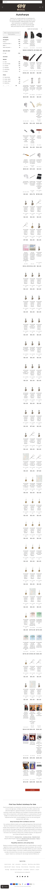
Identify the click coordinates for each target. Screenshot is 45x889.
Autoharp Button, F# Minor (26, 182)
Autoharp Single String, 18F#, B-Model (25, 209)
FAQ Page (7, 869)
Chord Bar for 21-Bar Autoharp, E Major (32, 183)
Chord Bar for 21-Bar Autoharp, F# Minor (32, 161)
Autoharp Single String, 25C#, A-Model (32, 553)
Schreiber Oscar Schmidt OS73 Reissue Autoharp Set (26, 646)
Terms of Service (24, 866)
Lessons (38, 866)
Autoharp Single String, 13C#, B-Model (32, 418)
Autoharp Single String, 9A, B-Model (39, 254)
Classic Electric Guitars (22, 840)
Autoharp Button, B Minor (25, 110)
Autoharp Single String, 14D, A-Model (32, 507)
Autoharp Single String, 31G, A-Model (39, 668)
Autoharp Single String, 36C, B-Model (32, 281)
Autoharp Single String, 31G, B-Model (32, 304)
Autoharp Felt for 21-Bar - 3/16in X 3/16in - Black (39, 65)
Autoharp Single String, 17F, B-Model (25, 418)
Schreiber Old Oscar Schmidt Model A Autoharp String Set (32, 622)
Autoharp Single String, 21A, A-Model (25, 668)
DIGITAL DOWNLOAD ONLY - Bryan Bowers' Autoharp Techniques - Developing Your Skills (32, 718)
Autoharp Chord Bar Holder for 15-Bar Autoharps (39, 773)
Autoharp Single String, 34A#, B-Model (32, 209)
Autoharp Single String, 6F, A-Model (32, 440)
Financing (18, 866)
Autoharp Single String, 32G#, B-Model (39, 372)
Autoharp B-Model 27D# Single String (25, 395)
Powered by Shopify (27, 886)
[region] (10, 411)
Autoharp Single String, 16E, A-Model (25, 599)
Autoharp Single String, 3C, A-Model (26, 463)
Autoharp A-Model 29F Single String (39, 485)
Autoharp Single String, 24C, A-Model (32, 576)
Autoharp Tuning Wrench (32, 110)
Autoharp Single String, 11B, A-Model (32, 599)
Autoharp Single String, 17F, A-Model (39, 576)
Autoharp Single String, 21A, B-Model (39, 327)
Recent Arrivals (8, 864)
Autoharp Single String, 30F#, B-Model (39, 304)
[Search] (40, 2)
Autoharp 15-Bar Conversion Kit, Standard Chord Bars (39, 185)
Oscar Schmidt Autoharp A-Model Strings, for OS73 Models (32, 256)
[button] (2, 7)
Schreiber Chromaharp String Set (39, 621)
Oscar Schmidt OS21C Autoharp (25, 42)
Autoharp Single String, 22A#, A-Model (25, 553)
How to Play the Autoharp (32, 743)
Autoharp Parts (18, 837)
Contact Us (32, 869)
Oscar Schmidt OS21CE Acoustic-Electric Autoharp (26, 715)
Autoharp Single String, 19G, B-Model (39, 395)
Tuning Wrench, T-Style (39, 137)
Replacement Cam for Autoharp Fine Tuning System (32, 139)
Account (37, 869)
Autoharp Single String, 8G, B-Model (32, 326)
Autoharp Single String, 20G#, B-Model (32, 372)
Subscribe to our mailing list (16, 869)
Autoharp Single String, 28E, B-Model (25, 304)
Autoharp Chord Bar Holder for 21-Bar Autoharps (26, 88)
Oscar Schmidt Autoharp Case (25, 64)
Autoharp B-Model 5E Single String (32, 349)
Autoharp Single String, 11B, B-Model (39, 691)
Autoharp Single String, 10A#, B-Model (39, 441)
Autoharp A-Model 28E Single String (32, 485)
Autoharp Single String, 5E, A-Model (32, 463)
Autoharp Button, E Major (39, 161)
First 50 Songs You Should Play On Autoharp (26, 773)
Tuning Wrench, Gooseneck (25, 161)
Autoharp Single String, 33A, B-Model (39, 349)
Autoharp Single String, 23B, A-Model (25, 576)
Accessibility (26, 869)
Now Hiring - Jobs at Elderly (34, 864)
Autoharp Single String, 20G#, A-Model (25, 530)
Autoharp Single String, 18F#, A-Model (39, 530)
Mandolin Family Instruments (28, 838)
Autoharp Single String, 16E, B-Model (39, 232)
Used (13, 864)
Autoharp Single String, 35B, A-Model (39, 209)
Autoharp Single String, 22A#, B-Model (32, 395)
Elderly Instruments (20, 886)
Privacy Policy (32, 866)
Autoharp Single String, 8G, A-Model (39, 463)
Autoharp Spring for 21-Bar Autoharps (32, 88)
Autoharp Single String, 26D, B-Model (25, 281)
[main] (32, 411)
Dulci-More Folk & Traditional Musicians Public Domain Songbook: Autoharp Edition (39, 748)
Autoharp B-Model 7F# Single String (26, 349)
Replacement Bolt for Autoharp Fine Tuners (26, 138)
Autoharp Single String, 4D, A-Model (26, 485)
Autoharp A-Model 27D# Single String (39, 507)
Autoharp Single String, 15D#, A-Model (25, 507)
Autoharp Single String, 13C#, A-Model (25, 622)
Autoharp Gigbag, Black (39, 41)
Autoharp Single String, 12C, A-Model (39, 599)
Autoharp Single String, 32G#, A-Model (32, 232)
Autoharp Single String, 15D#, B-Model (39, 418)
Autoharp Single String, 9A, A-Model (32, 668)
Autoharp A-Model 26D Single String (39, 553)
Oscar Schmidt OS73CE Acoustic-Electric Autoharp (32, 43)
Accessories (24, 864)
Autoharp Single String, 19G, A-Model (32, 530)
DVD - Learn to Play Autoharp (39, 714)
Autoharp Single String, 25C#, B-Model (39, 281)
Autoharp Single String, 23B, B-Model (25, 691)
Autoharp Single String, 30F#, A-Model (32, 691)
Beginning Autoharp (26, 743)
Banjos (38, 838)
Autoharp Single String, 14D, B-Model (25, 441)
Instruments (18, 864)
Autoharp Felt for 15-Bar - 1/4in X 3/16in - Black (32, 65)
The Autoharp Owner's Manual (32, 772)
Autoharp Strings (27, 837)
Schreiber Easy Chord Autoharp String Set (39, 645)
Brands (13, 866)
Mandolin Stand (36, 837)
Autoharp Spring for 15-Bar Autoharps (39, 88)
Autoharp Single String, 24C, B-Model (25, 327)
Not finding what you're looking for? (22, 872)
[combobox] (22, 2)
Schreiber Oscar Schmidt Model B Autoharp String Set (32, 645)
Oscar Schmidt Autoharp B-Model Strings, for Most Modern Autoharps (25, 257)
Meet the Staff (8, 866)
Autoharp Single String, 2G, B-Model (26, 372)
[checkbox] (12, 42)
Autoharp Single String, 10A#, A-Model (25, 232)
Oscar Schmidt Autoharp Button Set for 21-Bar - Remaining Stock (39, 113)
